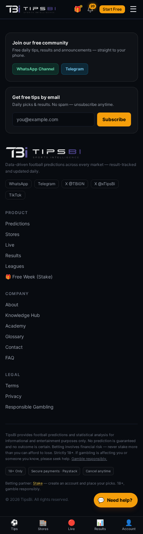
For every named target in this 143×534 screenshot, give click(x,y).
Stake (38, 483)
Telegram (75, 68)
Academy (15, 326)
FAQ (9, 357)
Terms (12, 385)
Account (129, 525)
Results (13, 255)
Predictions (17, 223)
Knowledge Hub (22, 315)
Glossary (14, 336)
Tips (14, 525)
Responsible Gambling (29, 407)
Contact (14, 347)
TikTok (15, 194)
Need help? (115, 500)
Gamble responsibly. (89, 458)
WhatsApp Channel (35, 68)
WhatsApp (18, 183)
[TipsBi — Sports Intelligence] (30, 9)
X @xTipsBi (104, 183)
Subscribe (114, 119)
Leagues (14, 266)
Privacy (13, 396)
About (11, 304)
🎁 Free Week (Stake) (29, 276)
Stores (12, 234)
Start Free (112, 9)
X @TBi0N (74, 183)
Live (9, 245)
